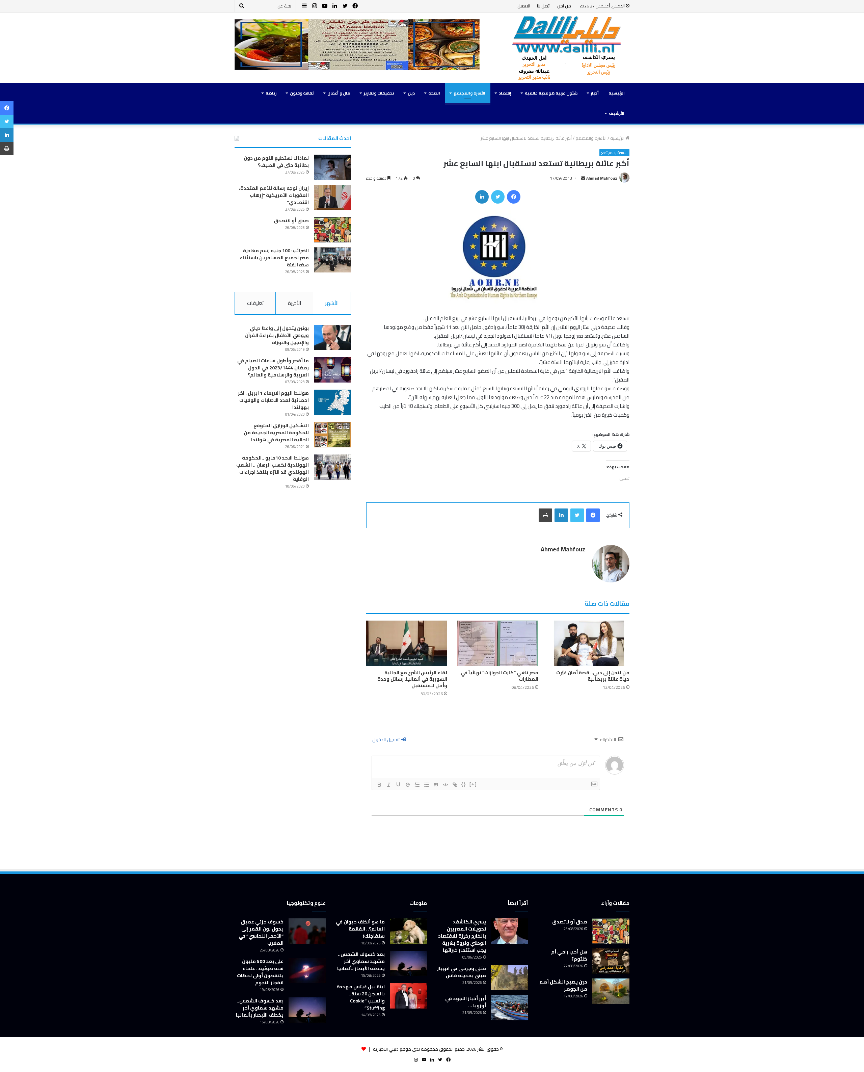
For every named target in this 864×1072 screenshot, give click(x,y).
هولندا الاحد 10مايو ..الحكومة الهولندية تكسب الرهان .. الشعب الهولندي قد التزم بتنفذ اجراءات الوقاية (272, 468)
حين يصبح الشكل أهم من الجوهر (563, 985)
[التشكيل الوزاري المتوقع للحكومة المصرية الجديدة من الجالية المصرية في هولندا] (332, 434)
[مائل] (389, 785)
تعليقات (255, 303)
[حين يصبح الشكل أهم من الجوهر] (610, 991)
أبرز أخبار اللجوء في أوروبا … (465, 1002)
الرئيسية (617, 93)
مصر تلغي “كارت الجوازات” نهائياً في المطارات (499, 675)
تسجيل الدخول (386, 739)
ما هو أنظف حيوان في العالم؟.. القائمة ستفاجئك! (360, 928)
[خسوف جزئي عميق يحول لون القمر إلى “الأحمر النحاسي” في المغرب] (307, 931)
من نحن (564, 6)
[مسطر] (398, 785)
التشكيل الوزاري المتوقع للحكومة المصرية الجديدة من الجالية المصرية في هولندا (276, 432)
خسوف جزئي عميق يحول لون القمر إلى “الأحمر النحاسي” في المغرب (261, 932)
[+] (473, 784)
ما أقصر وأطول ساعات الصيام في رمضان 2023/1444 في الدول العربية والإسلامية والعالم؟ (273, 367)
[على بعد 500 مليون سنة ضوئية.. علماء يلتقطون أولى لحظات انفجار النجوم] (307, 970)
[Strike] (407, 785)
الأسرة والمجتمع (469, 93)
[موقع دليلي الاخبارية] (567, 47)
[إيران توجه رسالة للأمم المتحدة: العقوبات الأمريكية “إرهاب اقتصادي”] (332, 197)
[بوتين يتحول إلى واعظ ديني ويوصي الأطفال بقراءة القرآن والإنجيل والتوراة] (332, 337)
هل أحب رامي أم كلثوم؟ (569, 955)
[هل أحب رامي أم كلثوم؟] (610, 961)
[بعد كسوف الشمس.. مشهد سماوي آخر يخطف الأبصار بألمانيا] (408, 963)
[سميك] (379, 785)
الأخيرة (294, 303)
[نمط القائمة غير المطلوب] (426, 785)
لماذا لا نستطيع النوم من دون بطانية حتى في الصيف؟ (276, 161)
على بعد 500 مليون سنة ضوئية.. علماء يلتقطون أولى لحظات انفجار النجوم (260, 972)
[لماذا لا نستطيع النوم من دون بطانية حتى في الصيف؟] (332, 167)
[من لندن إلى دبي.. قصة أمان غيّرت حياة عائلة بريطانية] (588, 643)
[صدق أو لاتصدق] (332, 229)
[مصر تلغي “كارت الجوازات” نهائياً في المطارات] (497, 643)
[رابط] (455, 785)
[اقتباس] (436, 785)
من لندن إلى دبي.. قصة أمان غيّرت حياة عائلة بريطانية (592, 675)
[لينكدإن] (482, 197)
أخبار (595, 93)
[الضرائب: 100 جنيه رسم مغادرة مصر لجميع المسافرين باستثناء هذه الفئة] (332, 259)
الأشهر (332, 303)
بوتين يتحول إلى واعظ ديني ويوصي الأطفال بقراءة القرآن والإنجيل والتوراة (277, 335)
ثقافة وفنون (302, 93)
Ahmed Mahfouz (601, 178)
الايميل (523, 6)
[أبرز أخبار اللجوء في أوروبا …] (509, 1007)
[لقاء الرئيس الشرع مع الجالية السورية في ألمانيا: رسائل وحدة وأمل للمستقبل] (406, 643)
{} (463, 784)
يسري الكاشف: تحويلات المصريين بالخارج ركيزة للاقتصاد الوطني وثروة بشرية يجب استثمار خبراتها (462, 936)
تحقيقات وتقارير (379, 93)
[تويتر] (498, 197)
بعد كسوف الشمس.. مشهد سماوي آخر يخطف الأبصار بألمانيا (361, 961)
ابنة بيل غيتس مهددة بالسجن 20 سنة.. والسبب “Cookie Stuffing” (360, 997)
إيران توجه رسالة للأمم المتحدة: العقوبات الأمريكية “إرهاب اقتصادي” (274, 195)
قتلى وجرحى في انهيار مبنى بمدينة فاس (461, 972)
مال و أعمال (338, 93)
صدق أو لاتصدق (291, 220)
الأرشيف (616, 113)
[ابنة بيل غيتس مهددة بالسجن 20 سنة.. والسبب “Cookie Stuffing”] (408, 996)
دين (411, 93)
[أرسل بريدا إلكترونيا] (583, 178)
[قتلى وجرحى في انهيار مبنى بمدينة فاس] (509, 977)
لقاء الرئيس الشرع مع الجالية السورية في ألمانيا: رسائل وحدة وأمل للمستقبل (412, 679)
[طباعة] (545, 515)
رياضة (271, 93)
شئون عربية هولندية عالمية (551, 93)
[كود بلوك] (445, 785)
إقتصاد (505, 93)
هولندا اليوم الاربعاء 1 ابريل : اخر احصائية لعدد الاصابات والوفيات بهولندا (273, 400)
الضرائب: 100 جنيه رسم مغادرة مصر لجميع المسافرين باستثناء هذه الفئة (274, 257)
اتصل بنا (543, 6)
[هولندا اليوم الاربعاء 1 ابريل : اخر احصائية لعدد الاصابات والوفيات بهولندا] (332, 402)
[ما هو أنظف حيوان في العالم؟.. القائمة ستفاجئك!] (408, 931)
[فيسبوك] (513, 197)
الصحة (434, 93)
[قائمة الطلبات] (417, 785)
